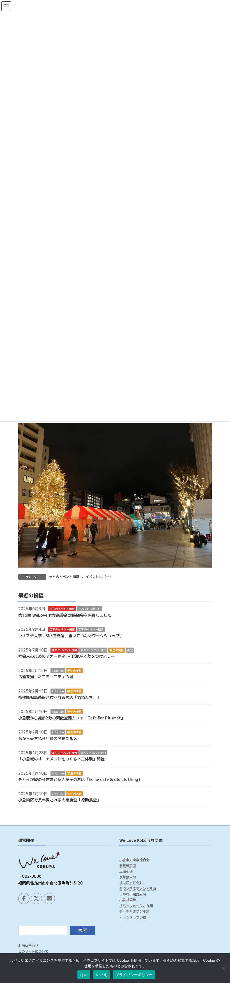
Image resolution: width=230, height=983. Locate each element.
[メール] (49, 898)
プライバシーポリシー (134, 974)
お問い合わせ (28, 945)
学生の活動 (117, 650)
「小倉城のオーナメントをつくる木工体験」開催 (61, 759)
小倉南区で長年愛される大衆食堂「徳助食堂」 (59, 800)
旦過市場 (126, 871)
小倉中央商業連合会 (134, 860)
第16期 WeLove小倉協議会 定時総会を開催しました (64, 615)
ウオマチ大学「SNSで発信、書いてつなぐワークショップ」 (70, 635)
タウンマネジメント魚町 (137, 888)
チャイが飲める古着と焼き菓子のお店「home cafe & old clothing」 (80, 779)
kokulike (58, 671)
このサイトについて (33, 951)
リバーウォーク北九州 (136, 905)
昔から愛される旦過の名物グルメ (47, 738)
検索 (82, 930)
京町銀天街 (127, 877)
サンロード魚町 (131, 883)
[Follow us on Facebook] (23, 898)
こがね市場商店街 (132, 894)
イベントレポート (99, 576)
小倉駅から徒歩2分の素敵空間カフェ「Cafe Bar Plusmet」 (71, 718)
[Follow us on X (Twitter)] (36, 898)
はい (84, 974)
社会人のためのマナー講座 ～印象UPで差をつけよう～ (66, 656)
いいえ (101, 974)
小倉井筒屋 (127, 900)
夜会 (130, 650)
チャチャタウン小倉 (134, 911)
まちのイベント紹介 (91, 630)
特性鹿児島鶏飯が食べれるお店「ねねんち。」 (59, 697)
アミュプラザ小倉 (132, 917)
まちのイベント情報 (64, 576)
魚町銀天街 (127, 865)
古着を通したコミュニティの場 (45, 677)
